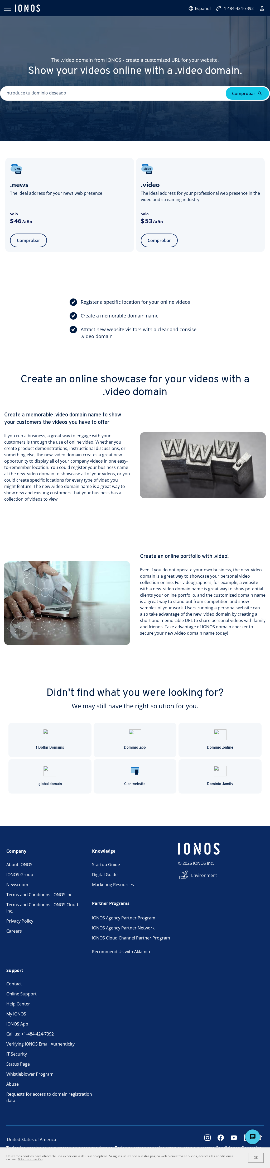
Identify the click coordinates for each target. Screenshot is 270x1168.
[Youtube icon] (233, 1139)
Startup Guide (106, 864)
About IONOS (19, 864)
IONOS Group (19, 874)
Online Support (21, 994)
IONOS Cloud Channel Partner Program (131, 938)
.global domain (50, 784)
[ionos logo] (27, 8)
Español (203, 8)
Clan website (135, 784)
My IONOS (16, 1014)
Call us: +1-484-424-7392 (30, 1034)
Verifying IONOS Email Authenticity (40, 1044)
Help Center (18, 1004)
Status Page (18, 1064)
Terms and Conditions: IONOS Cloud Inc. (42, 908)
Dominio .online (220, 748)
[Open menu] (7, 8)
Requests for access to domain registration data (49, 1097)
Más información (30, 1159)
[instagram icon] (207, 1139)
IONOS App (17, 1024)
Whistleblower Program (30, 1074)
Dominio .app (135, 748)
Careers (14, 931)
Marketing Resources (113, 884)
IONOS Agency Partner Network (123, 928)
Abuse (12, 1084)
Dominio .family (220, 784)
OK (256, 1158)
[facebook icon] (220, 1139)
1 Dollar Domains (50, 748)
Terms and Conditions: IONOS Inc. (39, 895)
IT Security (16, 1054)
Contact (14, 984)
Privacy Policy (19, 921)
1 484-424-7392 (239, 8)
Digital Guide (105, 874)
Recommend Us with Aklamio (121, 952)
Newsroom (17, 884)
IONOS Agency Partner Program (123, 918)
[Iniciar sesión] (262, 8)
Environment (204, 875)
